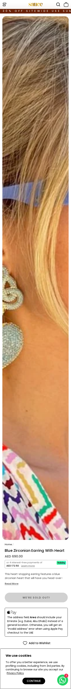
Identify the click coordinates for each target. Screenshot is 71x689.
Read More (11, 583)
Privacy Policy (15, 673)
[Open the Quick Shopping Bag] (65, 4)
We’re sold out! (36, 597)
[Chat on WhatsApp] (62, 680)
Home (8, 544)
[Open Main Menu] (4, 4)
